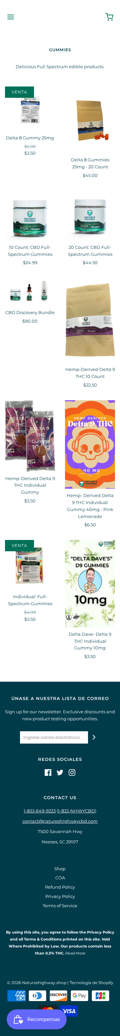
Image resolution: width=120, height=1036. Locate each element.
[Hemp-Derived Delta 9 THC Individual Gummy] (30, 436)
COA (60, 877)
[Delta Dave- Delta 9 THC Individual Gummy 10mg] (90, 583)
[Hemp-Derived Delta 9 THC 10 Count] (90, 320)
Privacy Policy (60, 896)
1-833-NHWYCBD (76, 810)
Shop (60, 868)
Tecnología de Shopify (91, 982)
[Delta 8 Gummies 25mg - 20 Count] (90, 119)
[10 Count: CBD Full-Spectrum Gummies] (30, 216)
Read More (74, 953)
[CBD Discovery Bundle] (30, 292)
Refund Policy (60, 887)
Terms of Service (60, 905)
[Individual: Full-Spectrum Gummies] (30, 565)
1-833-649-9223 (40, 810)
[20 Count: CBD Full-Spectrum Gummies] (90, 216)
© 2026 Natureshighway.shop (36, 982)
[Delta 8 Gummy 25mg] (30, 108)
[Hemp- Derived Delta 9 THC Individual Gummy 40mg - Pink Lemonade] (90, 444)
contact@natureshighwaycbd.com (60, 821)
